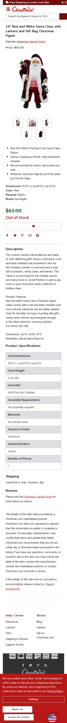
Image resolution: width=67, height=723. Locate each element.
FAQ (8, 633)
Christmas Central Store (30, 42)
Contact (10, 627)
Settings (33, 699)
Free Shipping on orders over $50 (29, 2)
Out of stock (17, 218)
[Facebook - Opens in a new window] (22, 665)
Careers (40, 627)
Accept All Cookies (19, 717)
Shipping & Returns (17, 639)
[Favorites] (33, 227)
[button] (7, 235)
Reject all (17, 709)
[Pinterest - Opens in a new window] (37, 665)
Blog (39, 621)
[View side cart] (66, 2)
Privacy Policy (55, 691)
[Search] (63, 16)
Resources (12, 621)
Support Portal (14, 644)
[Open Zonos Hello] (50, 717)
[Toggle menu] (8, 9)
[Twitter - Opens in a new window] (29, 665)
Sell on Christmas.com (45, 635)
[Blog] (44, 665)
